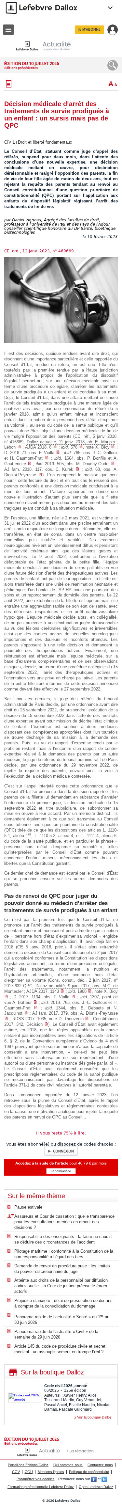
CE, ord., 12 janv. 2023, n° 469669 (39, 251)
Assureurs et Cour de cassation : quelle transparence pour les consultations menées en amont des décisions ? (64, 1222)
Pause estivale (28, 1207)
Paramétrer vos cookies (36, 1479)
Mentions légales (51, 1472)
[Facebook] (94, 1479)
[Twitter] (104, 1479)
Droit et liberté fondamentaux (45, 142)
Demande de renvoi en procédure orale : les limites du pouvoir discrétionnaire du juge (62, 1268)
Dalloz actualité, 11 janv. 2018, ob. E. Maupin (71, 441)
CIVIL (9, 142)
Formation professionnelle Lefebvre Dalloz (40, 1487)
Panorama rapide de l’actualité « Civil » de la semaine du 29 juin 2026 (56, 1334)
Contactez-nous (100, 1465)
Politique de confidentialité (89, 1472)
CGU (29, 1472)
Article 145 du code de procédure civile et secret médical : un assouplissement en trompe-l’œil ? (59, 1349)
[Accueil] (48, 46)
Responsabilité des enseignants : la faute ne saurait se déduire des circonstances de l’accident (63, 1239)
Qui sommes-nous (68, 1465)
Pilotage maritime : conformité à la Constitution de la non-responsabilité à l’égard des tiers (63, 1254)
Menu (8, 29)
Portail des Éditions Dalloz (28, 1465)
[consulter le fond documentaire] (19, 447)
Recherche (112, 65)
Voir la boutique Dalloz (94, 1417)
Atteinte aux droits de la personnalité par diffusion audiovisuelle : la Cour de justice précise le (61, 1286)
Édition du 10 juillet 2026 (31, 63)
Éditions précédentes (21, 68)
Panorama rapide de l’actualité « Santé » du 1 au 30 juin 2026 (61, 1319)
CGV (16, 1472)
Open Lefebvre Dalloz (96, 1487)
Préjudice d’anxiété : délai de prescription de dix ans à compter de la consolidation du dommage (63, 1303)
